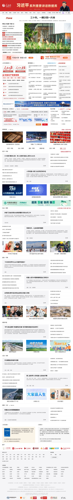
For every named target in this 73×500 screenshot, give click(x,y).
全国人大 (3, 469)
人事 (5, 92)
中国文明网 (63, 469)
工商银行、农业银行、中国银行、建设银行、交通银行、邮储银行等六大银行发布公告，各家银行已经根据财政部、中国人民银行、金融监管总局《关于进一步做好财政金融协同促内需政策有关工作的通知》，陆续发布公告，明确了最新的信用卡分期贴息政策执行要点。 (24, 160)
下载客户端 (11, 129)
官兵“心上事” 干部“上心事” (55, 297)
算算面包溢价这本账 (54, 414)
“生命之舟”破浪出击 (54, 303)
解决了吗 (41, 111)
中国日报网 (33, 471)
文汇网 (47, 476)
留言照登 (45, 111)
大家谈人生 (36, 401)
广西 (29, 456)
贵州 (43, 456)
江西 (6, 456)
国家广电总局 (26, 469)
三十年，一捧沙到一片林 (42, 17)
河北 (10, 454)
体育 (11, 370)
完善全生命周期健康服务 (12, 410)
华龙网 (11, 476)
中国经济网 (26, 471)
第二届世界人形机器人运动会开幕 (36, 376)
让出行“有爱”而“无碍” (47, 78)
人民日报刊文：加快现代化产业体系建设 (64, 88)
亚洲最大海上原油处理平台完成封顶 (57, 166)
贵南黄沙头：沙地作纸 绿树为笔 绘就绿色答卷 (44, 20)
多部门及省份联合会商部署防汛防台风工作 (17, 212)
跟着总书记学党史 (37, 9)
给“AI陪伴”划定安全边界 (6, 235)
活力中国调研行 (65, 117)
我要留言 (44, 124)
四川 (40, 456)
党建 (5, 86)
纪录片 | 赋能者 (61, 69)
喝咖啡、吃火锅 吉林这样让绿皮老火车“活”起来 (59, 157)
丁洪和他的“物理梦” (6, 232)
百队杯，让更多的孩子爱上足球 (8, 377)
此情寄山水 (4, 30)
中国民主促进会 (26, 478)
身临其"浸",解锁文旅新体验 (8, 41)
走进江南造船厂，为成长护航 (56, 217)
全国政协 (11, 469)
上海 (32, 454)
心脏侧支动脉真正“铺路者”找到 (56, 411)
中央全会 (4, 80)
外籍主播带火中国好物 (12, 318)
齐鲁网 (18, 476)
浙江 (40, 454)
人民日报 (4, 424)
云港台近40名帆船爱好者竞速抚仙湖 (9, 386)
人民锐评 (14, 12)
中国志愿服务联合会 (35, 478)
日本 (51, 454)
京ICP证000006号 (52, 491)
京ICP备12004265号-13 (59, 489)
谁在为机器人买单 (17, 47)
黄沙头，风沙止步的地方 (23, 20)
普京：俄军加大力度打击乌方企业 (56, 263)
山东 (10, 456)
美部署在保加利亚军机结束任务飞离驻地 (58, 272)
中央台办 (33, 467)
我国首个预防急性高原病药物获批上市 (9, 181)
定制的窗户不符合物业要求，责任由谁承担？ (58, 214)
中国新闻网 (41, 471)
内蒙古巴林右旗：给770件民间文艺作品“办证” (59, 364)
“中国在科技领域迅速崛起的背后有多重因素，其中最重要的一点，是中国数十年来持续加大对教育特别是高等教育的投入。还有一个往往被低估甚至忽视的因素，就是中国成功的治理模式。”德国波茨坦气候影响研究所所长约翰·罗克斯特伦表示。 (25, 266)
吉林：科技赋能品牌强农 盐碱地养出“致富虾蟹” (49, 51)
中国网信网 (55, 469)
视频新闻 (4, 129)
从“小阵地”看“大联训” (54, 300)
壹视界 (19, 77)
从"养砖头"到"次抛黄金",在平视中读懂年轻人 (14, 45)
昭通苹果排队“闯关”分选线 (60, 144)
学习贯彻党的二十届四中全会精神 (55, 115)
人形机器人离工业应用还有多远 (36, 171)
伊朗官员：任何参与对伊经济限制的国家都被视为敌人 (64, 95)
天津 (6, 454)
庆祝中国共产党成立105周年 (65, 112)
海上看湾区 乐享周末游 (47, 89)
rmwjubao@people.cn (51, 487)
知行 (8, 77)
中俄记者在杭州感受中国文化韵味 (56, 260)
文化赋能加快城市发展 (11, 360)
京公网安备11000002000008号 (61, 491)
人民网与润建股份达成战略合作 (46, 441)
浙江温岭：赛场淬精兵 (60, 253)
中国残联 (3, 478)
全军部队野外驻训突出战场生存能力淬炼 (16, 293)
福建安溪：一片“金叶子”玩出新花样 (57, 328)
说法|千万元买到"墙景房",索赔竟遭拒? (10, 50)
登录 (69, 12)
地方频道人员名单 (5, 461)
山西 (14, 454)
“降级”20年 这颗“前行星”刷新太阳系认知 (9, 172)
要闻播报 (30, 63)
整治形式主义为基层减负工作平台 (10, 98)
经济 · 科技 (10, 148)
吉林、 (42, 114)
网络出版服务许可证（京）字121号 (42, 491)
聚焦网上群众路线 (35, 111)
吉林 (25, 454)
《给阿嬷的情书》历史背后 (13, 144)
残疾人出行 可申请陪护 (47, 77)
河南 (14, 456)
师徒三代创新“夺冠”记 (62, 66)
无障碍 (57, 12)
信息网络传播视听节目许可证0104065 (13, 491)
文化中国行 (60, 401)
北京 (3, 454)
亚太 (30, 287)
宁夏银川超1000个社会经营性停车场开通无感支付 (59, 337)
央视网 (11, 471)
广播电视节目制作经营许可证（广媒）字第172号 (46, 489)
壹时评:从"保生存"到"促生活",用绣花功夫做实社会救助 (11, 43)
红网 (25, 476)
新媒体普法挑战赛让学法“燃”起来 (56, 220)
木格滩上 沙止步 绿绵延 (32, 20)
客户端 (53, 12)
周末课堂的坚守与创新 (6, 226)
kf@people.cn (26, 487)
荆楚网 (40, 476)
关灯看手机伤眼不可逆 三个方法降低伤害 (58, 420)
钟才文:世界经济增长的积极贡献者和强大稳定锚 (13, 32)
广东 (25, 456)
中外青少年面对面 (12, 253)
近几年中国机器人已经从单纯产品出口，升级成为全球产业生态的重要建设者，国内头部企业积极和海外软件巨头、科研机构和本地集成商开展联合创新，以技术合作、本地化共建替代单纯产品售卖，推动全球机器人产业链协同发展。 (46, 281)
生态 (30, 181)
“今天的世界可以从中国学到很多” (14, 262)
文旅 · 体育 (52, 148)
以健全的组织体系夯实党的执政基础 (15, 86)
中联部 (18, 467)
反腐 (5, 89)
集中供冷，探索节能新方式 (7, 178)
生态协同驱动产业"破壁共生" (8, 47)
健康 (5, 419)
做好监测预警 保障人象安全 (60, 197)
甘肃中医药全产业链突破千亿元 (56, 334)
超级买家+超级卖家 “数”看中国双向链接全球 (58, 160)
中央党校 (55, 467)
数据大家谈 (12, 197)
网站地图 (54, 457)
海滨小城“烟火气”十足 (12, 401)
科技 (27, 181)
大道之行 (23, 77)
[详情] (42, 435)
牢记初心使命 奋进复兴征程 (55, 118)
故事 (12, 77)
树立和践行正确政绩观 (66, 114)
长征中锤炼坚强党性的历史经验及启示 (15, 95)
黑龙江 (29, 454)
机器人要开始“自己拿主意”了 (7, 169)
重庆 (36, 456)
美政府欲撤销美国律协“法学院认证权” (57, 269)
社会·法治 (6, 222)
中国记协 (40, 469)
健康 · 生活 (63, 148)
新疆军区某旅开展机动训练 (60, 318)
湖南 (21, 456)
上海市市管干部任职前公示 (13, 92)
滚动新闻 (31, 238)
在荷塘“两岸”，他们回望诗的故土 (56, 358)
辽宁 (21, 454)
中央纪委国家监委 (5, 467)
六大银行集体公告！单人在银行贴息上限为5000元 (19, 156)
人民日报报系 (5, 63)
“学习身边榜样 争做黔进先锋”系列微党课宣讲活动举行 (21, 327)
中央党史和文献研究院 (64, 467)
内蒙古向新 (36, 352)
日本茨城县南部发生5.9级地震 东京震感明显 (10, 278)
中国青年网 (55, 471)
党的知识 (22, 80)
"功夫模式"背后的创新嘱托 (8, 28)
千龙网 (3, 476)
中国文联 (11, 478)
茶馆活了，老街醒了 (54, 370)
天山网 (33, 476)
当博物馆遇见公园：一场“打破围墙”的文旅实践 (59, 361)
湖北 (18, 456)
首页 (3, 12)
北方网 (55, 476)
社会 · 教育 (21, 148)
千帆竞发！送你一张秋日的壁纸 (64, 73)
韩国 (55, 454)
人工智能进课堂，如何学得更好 (64, 90)
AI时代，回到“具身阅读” (6, 229)
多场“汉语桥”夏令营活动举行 (36, 318)
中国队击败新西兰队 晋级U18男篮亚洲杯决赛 (11, 380)
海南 (32, 456)
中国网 (47, 471)
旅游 (8, 370)
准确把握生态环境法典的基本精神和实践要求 (13, 34)
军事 (7, 257)
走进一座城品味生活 (60, 352)
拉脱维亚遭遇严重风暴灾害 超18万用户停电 (10, 288)
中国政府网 (19, 469)
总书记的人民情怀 (54, 111)
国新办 (47, 469)
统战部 (11, 467)
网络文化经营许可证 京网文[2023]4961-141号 (28, 491)
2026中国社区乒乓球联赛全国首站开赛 (9, 383)
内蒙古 (18, 454)
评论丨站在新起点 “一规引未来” (35, 77)
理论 (5, 83)
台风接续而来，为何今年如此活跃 (49, 81)
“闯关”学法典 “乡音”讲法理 (55, 223)
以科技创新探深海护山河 (7, 175)
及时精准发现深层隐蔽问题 (13, 89)
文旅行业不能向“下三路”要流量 (56, 367)
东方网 (40, 478)
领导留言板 (5, 109)
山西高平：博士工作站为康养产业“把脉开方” (10, 238)
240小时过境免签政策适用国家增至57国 (58, 163)
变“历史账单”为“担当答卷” (55, 294)
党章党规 (18, 80)
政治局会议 (9, 80)
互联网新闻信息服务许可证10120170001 (16, 489)
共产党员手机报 (21, 98)
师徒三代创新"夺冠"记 (8, 24)
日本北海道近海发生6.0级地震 (11, 52)
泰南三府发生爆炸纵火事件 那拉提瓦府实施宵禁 (11, 275)
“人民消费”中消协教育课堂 (12, 419)
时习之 (4, 77)
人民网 (39, 424)
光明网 (18, 471)
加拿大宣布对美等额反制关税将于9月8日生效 (64, 84)
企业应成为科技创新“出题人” (13, 83)
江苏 (36, 454)
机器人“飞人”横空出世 (36, 144)
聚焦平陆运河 (12, 352)
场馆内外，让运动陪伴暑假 (34, 228)
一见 (15, 77)
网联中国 (42, 148)
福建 (3, 456)
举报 (60, 12)
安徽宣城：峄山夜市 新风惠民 (56, 325)
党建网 (47, 478)
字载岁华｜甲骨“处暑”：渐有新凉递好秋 (64, 81)
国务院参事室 (34, 469)
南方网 (62, 476)
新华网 (3, 471)
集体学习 (14, 80)
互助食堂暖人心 (53, 417)
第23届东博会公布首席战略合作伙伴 (57, 331)
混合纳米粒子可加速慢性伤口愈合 (56, 408)
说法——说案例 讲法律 (66, 120)
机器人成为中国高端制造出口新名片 (37, 277)
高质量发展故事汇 (36, 197)
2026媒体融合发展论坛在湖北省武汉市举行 (12, 439)
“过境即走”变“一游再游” (54, 154)
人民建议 (10, 109)
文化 (5, 370)
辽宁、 (39, 114)
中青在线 (62, 471)
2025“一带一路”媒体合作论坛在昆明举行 (11, 441)
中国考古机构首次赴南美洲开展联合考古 (64, 98)
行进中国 (52, 120)
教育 (7, 208)
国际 (3, 257)
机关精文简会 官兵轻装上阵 (55, 291)
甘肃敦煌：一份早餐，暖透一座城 (35, 89)
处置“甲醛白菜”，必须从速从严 (64, 76)
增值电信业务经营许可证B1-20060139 (30, 489)
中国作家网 (19, 478)
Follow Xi (30, 9)
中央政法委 (26, 467)
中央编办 (40, 467)
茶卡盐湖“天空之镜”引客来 (36, 253)
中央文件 (43, 9)
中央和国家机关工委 (49, 467)
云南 (36, 116)
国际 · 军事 (32, 148)
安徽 (43, 454)
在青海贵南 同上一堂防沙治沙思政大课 (59, 20)
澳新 (60, 454)
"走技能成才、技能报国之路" (8, 26)
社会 (3, 208)
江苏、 (45, 114)
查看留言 (38, 124)
